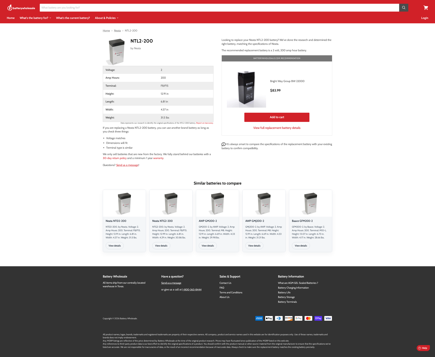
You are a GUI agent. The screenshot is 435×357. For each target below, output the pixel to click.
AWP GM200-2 (208, 221)
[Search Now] (403, 8)
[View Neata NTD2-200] (124, 203)
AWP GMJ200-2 (254, 221)
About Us (224, 297)
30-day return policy (115, 158)
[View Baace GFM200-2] (311, 203)
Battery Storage (286, 297)
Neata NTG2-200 (162, 221)
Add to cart (277, 117)
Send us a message (127, 165)
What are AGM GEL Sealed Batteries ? (298, 282)
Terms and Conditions (231, 292)
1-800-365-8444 (192, 289)
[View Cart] (425, 7)
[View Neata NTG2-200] (171, 203)
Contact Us (225, 282)
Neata (137, 48)
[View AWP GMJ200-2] (264, 203)
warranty (158, 158)
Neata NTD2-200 (116, 221)
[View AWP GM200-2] (217, 203)
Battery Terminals (287, 301)
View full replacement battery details (277, 128)
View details (115, 245)
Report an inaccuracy (204, 123)
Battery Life (284, 292)
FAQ (222, 287)
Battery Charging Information (293, 287)
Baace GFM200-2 (302, 221)
